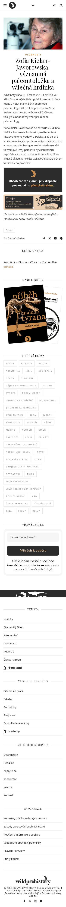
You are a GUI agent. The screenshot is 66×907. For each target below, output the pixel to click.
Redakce (9, 762)
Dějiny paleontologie (21, 385)
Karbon (48, 415)
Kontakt (8, 795)
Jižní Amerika (15, 415)
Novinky (8, 619)
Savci (40, 452)
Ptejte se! (9, 715)
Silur (38, 459)
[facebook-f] (25, 900)
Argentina (13, 371)
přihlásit (8, 266)
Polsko (9, 230)
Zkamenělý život (13, 627)
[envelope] (41, 900)
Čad (34, 496)
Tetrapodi (13, 474)
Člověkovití (42, 503)
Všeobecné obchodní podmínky (22, 842)
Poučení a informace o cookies (22, 834)
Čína (9, 511)
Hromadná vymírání (19, 400)
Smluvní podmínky (51, 893)
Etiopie (47, 385)
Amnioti (26, 363)
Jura (33, 415)
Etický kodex (11, 858)
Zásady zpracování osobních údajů (24, 826)
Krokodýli (13, 422)
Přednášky (10, 707)
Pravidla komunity (14, 850)
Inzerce (8, 787)
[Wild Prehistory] (12, 5)
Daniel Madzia (16, 238)
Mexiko (10, 429)
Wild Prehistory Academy (23, 488)
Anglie (43, 363)
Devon (10, 378)
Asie (29, 371)
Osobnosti (33, 54)
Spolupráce (10, 779)
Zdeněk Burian (16, 496)
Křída (48, 422)
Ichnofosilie (48, 400)
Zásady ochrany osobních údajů (22, 893)
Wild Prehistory (17, 481)
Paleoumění (10, 635)
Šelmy (22, 511)
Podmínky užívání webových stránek (25, 818)
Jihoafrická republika (21, 407)
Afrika (10, 363)
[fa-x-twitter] (30, 900)
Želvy (36, 511)
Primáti (44, 437)
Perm (28, 437)
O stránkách (11, 754)
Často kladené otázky (16, 723)
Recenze (9, 651)
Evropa (11, 393)
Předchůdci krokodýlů (22, 444)
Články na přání (12, 659)
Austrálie (45, 371)
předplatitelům (42, 185)
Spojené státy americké (22, 466)
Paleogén (12, 437)
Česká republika (17, 503)
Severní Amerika (17, 459)
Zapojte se (10, 771)
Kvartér (32, 422)
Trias (30, 474)
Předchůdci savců (18, 452)
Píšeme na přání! (13, 691)
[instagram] (35, 900)
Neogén (27, 429)
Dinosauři (28, 378)
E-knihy (8, 699)
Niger (42, 429)
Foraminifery (31, 393)
